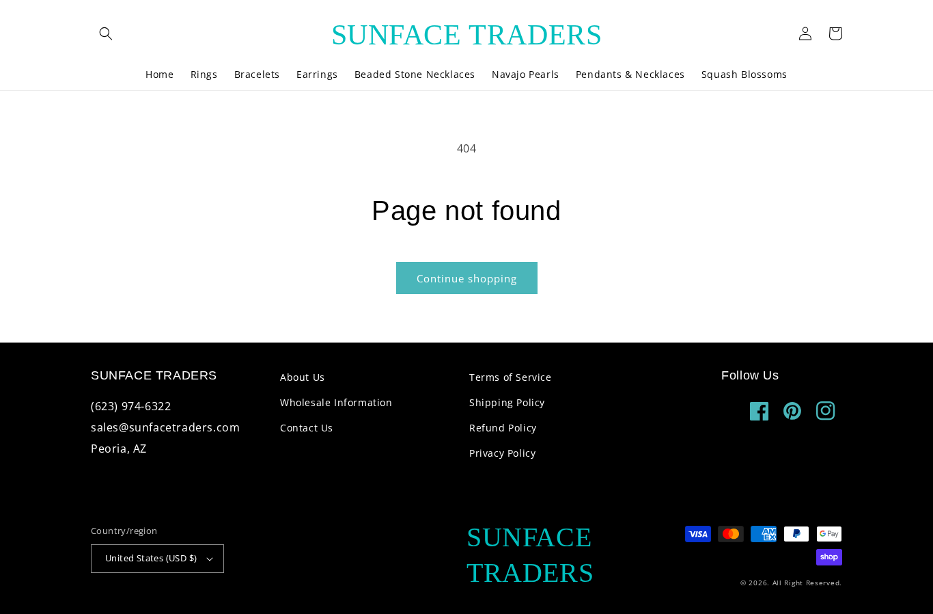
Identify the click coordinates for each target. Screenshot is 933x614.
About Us (302, 377)
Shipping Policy (507, 402)
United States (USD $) (151, 558)
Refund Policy (503, 427)
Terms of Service (510, 377)
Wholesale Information (336, 402)
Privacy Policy (502, 452)
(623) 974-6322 (131, 406)
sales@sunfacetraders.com (165, 427)
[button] (106, 33)
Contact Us (306, 427)
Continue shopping (467, 278)
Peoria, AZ (119, 448)
